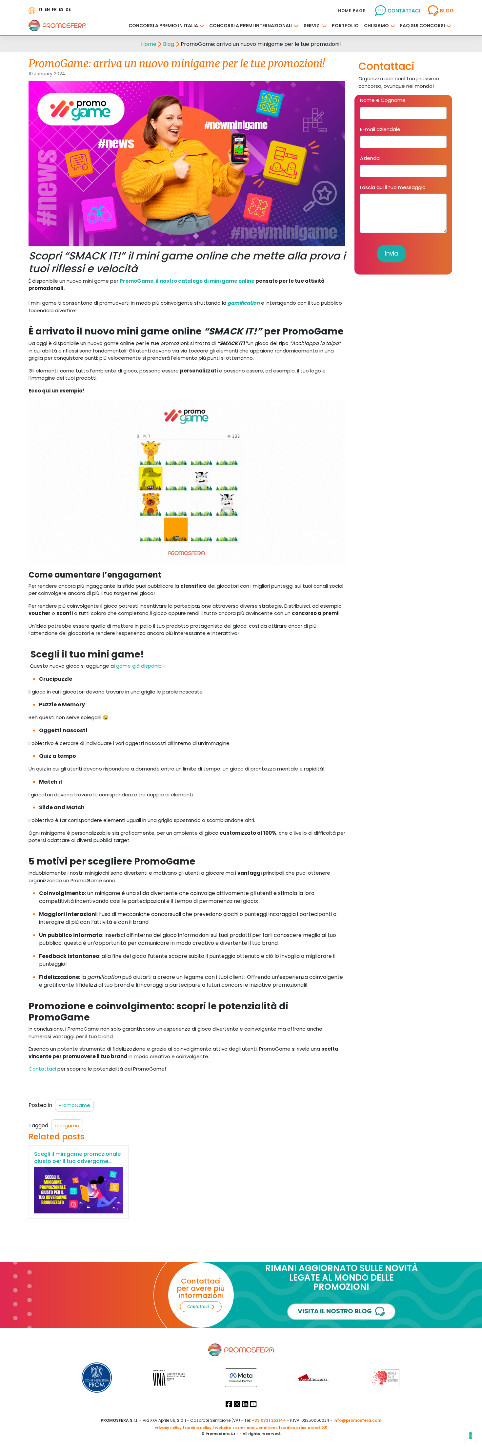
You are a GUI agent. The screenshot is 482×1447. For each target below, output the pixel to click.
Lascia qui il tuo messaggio (393, 187)
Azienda (370, 158)
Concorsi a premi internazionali (250, 25)
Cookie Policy (198, 1427)
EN (47, 9)
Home (148, 44)
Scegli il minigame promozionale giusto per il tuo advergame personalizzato (77, 1161)
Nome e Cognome (383, 100)
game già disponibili (140, 665)
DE (68, 9)
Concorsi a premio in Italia (163, 25)
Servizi (312, 25)
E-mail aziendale (380, 129)
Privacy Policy (168, 1427)
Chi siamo (376, 25)
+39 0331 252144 (269, 1420)
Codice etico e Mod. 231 (304, 1427)
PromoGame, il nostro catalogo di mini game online (187, 280)
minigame (67, 1125)
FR (54, 9)
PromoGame (74, 1105)
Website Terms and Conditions (246, 1427)
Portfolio (345, 25)
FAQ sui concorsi (422, 25)
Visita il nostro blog (335, 1311)
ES (61, 9)
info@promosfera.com (357, 1420)
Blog (168, 44)
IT (41, 9)
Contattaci (42, 1068)
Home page (352, 10)
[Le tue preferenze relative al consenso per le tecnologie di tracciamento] (470, 1435)
